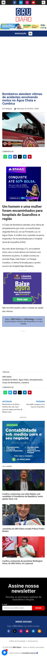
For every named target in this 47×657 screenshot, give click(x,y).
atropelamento (36, 380)
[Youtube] (33, 2)
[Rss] (39, 631)
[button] (3, 2)
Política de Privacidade (17, 641)
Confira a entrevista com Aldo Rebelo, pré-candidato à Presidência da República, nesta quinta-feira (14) (22, 496)
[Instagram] (27, 2)
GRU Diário (7, 377)
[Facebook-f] (14, 2)
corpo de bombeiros (11, 382)
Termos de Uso (32, 641)
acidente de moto (10, 380)
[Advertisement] (23, 64)
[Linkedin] (33, 631)
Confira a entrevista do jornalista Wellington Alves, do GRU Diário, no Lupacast (22, 562)
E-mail (5, 604)
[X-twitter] (21, 2)
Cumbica (25, 382)
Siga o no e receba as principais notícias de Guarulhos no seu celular (23, 321)
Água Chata (24, 380)
